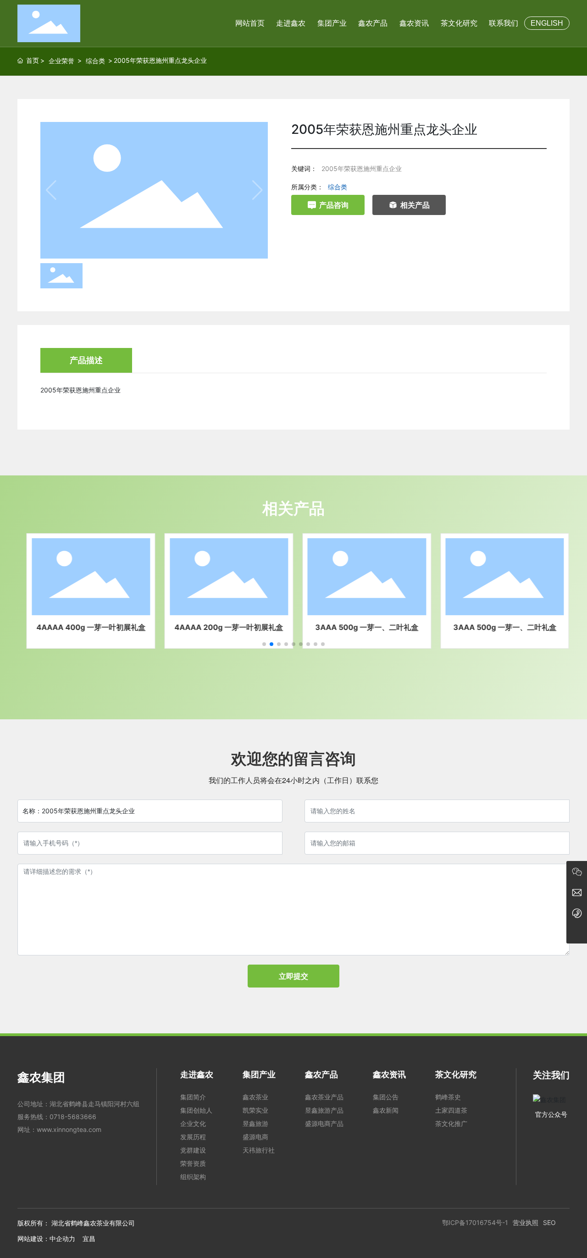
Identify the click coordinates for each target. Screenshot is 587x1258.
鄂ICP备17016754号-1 (475, 1222)
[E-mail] (576, 892)
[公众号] (576, 871)
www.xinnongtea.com (69, 1129)
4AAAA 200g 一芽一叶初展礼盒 (224, 627)
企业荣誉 (61, 61)
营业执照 (525, 1222)
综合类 (95, 61)
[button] (264, 644)
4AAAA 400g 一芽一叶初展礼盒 (86, 627)
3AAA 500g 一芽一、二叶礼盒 (362, 627)
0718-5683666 (73, 1116)
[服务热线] (576, 912)
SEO (549, 1222)
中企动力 (62, 1238)
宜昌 (89, 1238)
